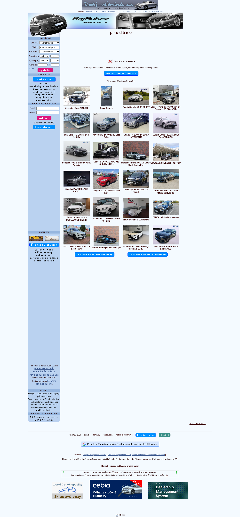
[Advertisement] (197, 62)
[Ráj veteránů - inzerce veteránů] (120, 9)
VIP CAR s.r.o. (44, 420)
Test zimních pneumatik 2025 (119, 455)
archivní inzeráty (44, 92)
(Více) (31, 68)
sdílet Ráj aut (146, 435)
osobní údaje (112, 472)
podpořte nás (44, 97)
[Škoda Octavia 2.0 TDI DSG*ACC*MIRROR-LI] (76, 215)
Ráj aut (44, 83)
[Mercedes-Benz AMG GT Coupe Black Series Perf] (136, 160)
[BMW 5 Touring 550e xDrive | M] (106, 245)
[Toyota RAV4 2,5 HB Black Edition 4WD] (165, 244)
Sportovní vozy (141, 11)
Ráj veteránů (157, 11)
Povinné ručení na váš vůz (44, 375)
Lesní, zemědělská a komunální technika (148, 455)
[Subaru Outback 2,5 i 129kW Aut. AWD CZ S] (165, 132)
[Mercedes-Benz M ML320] (76, 106)
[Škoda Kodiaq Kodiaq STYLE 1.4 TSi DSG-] (76, 244)
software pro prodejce (44, 258)
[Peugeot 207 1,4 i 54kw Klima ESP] (106, 188)
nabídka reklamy (123, 435)
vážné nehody (44, 252)
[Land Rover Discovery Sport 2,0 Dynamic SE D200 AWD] (165, 105)
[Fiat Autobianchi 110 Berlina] (136, 217)
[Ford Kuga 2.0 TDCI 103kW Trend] (136, 187)
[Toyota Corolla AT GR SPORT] (136, 105)
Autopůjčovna (91, 11)
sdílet (166, 435)
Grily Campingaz (109, 11)
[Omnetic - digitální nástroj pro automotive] (168, 498)
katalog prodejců (44, 89)
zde (166, 475)
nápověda (108, 435)
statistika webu (44, 261)
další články (44, 410)
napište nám (44, 100)
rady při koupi (44, 95)
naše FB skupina (45, 244)
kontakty (96, 435)
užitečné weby (44, 250)
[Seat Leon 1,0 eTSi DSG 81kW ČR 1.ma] (106, 216)
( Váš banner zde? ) (197, 423)
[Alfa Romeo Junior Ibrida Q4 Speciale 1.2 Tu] (136, 244)
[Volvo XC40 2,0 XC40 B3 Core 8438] (106, 132)
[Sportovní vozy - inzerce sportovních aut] (36, 240)
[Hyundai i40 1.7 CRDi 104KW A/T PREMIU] (136, 132)
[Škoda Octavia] (106, 106)
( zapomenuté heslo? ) (44, 122)
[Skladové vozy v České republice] (67, 498)
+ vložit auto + (44, 79)
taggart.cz (147, 459)
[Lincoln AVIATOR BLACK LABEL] (76, 187)
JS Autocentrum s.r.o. (44, 417)
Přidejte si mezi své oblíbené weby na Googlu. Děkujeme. (122, 444)
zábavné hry (44, 255)
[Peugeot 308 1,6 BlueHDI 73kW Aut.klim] (76, 160)
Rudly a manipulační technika (94, 455)
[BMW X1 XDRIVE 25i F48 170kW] (165, 161)
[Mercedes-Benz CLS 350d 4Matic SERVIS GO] (165, 188)
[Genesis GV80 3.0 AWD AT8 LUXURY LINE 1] (106, 159)
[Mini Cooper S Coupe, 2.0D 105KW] (76, 132)
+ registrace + (44, 127)
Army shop (125, 11)
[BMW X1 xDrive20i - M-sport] (165, 215)
